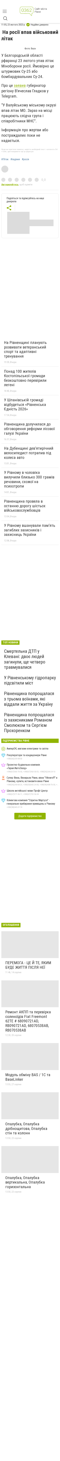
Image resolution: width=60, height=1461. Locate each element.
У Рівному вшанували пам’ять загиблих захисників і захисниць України (29, 530)
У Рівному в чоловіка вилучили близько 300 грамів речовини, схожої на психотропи (29, 479)
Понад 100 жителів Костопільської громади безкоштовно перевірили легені (25, 378)
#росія (25, 159)
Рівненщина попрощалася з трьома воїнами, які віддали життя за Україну (29, 699)
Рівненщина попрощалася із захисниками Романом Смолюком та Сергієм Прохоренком (29, 722)
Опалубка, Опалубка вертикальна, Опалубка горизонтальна (25, 1182)
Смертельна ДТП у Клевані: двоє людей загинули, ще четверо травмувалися (24, 659)
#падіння (15, 159)
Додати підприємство (30, 816)
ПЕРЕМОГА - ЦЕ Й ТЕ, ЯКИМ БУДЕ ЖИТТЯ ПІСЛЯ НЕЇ (28, 965)
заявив (20, 85)
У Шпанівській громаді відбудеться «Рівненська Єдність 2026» (25, 404)
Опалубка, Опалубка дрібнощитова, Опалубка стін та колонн (26, 1128)
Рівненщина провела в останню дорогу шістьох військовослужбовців (25, 506)
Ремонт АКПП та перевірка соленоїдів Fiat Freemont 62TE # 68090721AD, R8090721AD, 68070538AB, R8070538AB (28, 1021)
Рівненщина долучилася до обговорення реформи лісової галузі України (29, 429)
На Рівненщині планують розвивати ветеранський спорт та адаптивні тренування (25, 349)
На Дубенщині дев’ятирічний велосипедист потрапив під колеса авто (28, 453)
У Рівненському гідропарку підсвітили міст (30, 680)
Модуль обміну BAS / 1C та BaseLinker (27, 1077)
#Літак (4, 159)
